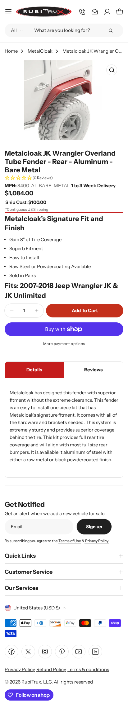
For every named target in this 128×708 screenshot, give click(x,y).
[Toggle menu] (8, 12)
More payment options (64, 343)
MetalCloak (40, 51)
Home (11, 51)
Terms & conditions (88, 669)
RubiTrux (31, 682)
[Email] (94, 11)
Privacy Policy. (97, 540)
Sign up (94, 526)
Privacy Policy (20, 669)
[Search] (110, 30)
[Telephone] (82, 11)
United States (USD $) (36, 608)
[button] (64, 178)
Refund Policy (51, 669)
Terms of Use (69, 540)
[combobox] (64, 30)
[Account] (107, 11)
